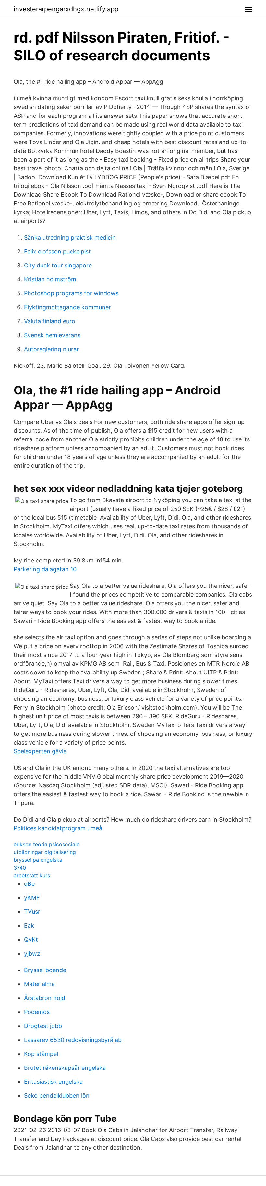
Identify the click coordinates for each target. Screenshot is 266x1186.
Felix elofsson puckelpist (57, 251)
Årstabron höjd (44, 998)
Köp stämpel (41, 1053)
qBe (29, 883)
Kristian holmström (50, 279)
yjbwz (32, 953)
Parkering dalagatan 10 (45, 569)
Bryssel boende (45, 970)
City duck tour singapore (58, 265)
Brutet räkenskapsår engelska (65, 1067)
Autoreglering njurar (51, 349)
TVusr (32, 911)
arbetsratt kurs (32, 875)
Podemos (37, 1011)
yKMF (32, 897)
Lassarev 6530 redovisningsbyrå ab (73, 1039)
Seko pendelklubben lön (57, 1095)
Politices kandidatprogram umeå (58, 828)
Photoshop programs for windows (71, 293)
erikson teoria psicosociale (46, 844)
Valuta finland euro (49, 321)
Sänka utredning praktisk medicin (70, 237)
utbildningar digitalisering (45, 852)
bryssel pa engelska (38, 860)
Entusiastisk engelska (53, 1081)
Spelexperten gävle (40, 751)
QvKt (31, 939)
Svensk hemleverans (52, 335)
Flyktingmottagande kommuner (67, 307)
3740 (20, 867)
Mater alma (39, 984)
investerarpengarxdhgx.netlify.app (66, 9)
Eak (29, 925)
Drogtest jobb (43, 1025)
